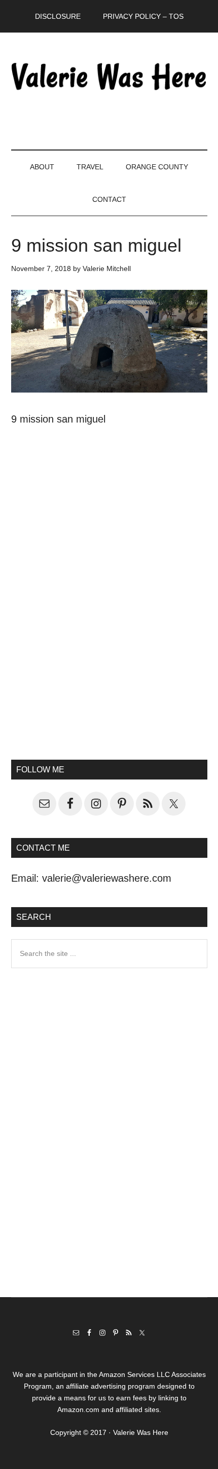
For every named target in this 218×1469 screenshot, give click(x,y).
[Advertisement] (109, 613)
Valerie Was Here (109, 76)
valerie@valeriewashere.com (106, 878)
